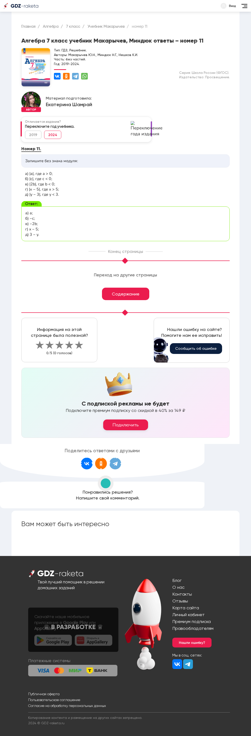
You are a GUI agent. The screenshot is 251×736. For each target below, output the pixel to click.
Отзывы (180, 600)
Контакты (182, 594)
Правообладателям (192, 628)
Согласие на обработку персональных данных (67, 706)
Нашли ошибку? (192, 643)
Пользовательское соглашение (54, 700)
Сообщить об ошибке (196, 348)
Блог (177, 580)
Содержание (125, 293)
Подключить (126, 425)
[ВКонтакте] (57, 76)
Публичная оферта (44, 694)
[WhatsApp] (84, 76)
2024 (52, 135)
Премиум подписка (191, 621)
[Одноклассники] (66, 76)
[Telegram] (75, 76)
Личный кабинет (188, 614)
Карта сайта (185, 607)
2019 (33, 135)
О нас (178, 587)
